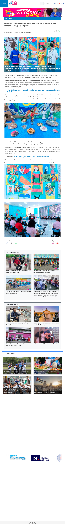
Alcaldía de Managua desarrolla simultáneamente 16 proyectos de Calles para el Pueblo (33, 91)
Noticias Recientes (12, 252)
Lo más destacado (12, 305)
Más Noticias (9, 354)
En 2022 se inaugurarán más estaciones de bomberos (31, 157)
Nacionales (9, 19)
